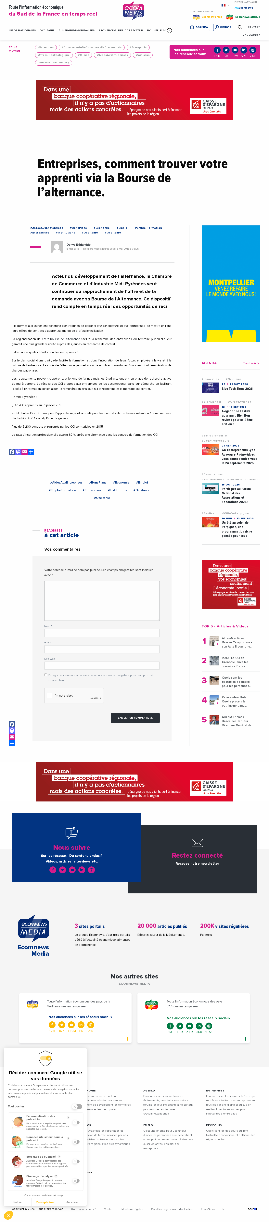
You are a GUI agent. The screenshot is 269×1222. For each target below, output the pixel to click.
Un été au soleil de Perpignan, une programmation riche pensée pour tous (237, 529)
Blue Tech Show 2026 (237, 389)
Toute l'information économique (53, 11)
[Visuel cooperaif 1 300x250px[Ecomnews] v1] (231, 584)
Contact (109, 1209)
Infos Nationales (22, 30)
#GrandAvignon (239, 401)
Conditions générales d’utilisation (172, 1209)
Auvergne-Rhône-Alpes (77, 30)
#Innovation (210, 379)
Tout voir (249, 363)
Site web (49, 659)
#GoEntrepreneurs (215, 440)
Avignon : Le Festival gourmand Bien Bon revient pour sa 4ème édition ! (237, 417)
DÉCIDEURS (214, 1125)
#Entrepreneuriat (214, 435)
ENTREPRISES (215, 1090)
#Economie (102, 228)
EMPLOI (148, 1125)
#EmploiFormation (148, 228)
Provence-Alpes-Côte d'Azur (120, 30)
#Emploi (122, 228)
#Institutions (65, 232)
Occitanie (47, 30)
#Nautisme (234, 379)
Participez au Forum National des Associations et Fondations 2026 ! (236, 495)
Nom (48, 626)
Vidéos (225, 27)
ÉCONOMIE (88, 1090)
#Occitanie (90, 232)
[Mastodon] (18, 452)
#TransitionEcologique (54, 55)
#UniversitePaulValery (53, 62)
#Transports (138, 47)
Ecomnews (244, 7)
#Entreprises (39, 232)
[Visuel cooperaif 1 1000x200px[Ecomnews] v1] (134, 100)
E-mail (48, 642)
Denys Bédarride (79, 244)
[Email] (24, 452)
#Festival (208, 513)
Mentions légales (132, 1209)
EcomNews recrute (213, 1209)
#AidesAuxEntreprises (112, 55)
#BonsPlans (78, 228)
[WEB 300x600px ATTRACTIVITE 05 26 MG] (231, 283)
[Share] (12, 743)
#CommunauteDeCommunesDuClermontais (92, 47)
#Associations (212, 474)
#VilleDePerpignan (236, 513)
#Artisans (142, 55)
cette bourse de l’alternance (61, 339)
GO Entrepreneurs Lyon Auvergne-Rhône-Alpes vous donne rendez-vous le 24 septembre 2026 (239, 456)
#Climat (83, 55)
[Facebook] (12, 452)
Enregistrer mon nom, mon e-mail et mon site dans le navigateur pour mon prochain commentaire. (101, 678)
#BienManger (212, 401)
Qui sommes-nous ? (83, 1209)
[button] (169, 30)
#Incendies (46, 47)
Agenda (202, 27)
